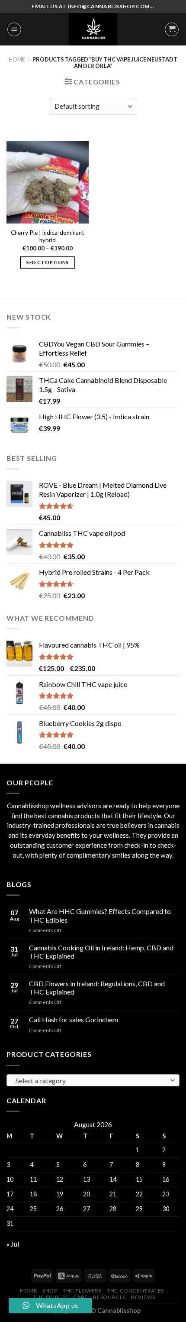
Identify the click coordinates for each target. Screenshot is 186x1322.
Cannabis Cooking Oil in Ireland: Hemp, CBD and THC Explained (101, 951)
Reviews (143, 1297)
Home (17, 59)
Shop (49, 1290)
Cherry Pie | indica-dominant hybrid (47, 236)
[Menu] (14, 29)
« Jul (12, 1244)
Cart (80, 1297)
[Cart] (172, 29)
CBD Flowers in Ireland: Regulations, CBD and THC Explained (97, 987)
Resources (109, 1297)
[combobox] (93, 1080)
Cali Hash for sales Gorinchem (73, 1019)
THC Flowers (82, 1290)
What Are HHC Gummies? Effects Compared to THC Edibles (100, 915)
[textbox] (91, 1081)
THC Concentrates (135, 1290)
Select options (47, 262)
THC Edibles (50, 1297)
